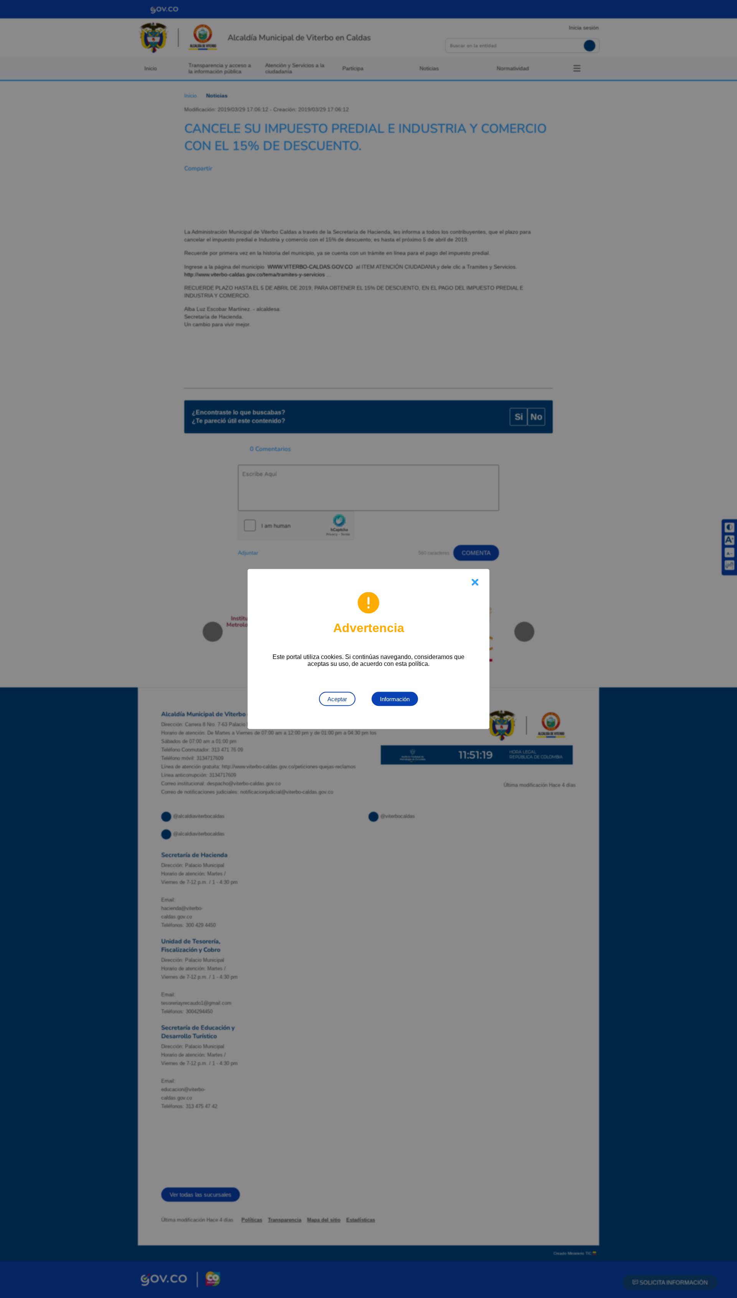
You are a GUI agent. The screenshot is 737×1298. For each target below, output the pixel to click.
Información (395, 699)
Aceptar (337, 699)
